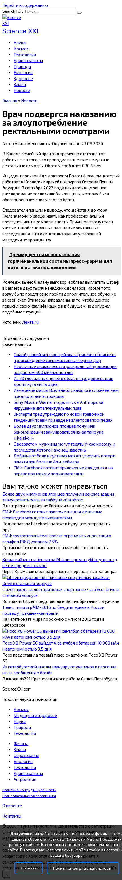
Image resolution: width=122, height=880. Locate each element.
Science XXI (20, 31)
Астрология (25, 779)
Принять (28, 868)
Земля (20, 84)
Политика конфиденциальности (29, 790)
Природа (22, 66)
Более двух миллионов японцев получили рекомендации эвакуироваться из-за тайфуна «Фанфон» (59, 431)
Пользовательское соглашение (29, 796)
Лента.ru (30, 322)
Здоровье (23, 78)
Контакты (11, 815)
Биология (23, 72)
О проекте (12, 805)
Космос (21, 48)
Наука (20, 42)
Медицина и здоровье (35, 715)
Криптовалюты (28, 60)
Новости (22, 90)
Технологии (25, 54)
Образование (26, 755)
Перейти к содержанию (25, 5)
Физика (21, 743)
